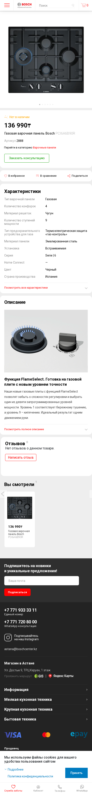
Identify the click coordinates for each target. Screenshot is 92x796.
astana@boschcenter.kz (20, 649)
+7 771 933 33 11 (20, 610)
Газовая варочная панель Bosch (19, 532)
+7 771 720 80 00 (20, 621)
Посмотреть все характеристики (26, 287)
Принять (76, 773)
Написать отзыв (21, 457)
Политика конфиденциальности (30, 776)
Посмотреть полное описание (24, 429)
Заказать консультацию (27, 158)
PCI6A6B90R (65, 133)
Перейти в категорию (30, 147)
